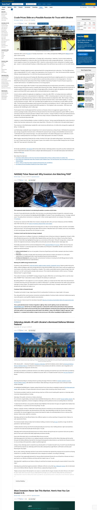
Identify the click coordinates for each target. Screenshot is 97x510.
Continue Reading (20, 481)
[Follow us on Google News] (31, 23)
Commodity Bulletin (5, 85)
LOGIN (83, 4)
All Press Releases (4, 92)
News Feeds (3, 20)
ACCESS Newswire (4, 93)
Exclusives (3, 15)
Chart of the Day (4, 18)
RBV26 (78, 28)
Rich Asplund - (17, 20)
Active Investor (4, 79)
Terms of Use (79, 61)
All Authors (3, 47)
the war (56, 422)
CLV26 (78, 24)
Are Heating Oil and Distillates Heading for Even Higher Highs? (31, 164)
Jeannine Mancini (4, 34)
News (41, 7)
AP (20, 327)
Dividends (3, 65)
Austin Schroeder (4, 25)
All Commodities (4, 51)
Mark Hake (3, 38)
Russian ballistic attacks (66, 399)
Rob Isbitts (3, 44)
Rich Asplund (3, 41)
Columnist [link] (33, 20)
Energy (2, 52)
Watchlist (39, 4)
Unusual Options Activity (6, 80)
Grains (2, 54)
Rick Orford (3, 42)
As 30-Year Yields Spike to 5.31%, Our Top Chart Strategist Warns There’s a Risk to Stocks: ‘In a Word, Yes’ (42, 157)
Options (10, 7)
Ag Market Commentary (6, 87)
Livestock (3, 55)
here (23, 152)
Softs (2, 58)
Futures (21, 7)
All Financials (3, 62)
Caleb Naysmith (4, 27)
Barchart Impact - (17, 176)
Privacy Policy (86, 61)
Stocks (3, 7)
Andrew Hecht (4, 24)
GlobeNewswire (4, 96)
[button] (94, 7)
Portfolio (44, 4)
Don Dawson (3, 30)
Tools (46, 7)
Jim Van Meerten (4, 35)
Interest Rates (4, 69)
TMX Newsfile (4, 97)
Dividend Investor (4, 82)
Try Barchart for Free (90, 4)
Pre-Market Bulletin (5, 83)
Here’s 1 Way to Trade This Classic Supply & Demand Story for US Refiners (34, 162)
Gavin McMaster (4, 32)
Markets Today (4, 13)
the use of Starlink (67, 372)
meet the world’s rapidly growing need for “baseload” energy (45, 265)
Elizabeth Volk (4, 31)
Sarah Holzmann (4, 45)
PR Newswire (3, 99)
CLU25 (28, 53)
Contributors (3, 17)
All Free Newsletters (5, 76)
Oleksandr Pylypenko (5, 39)
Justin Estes (3, 37)
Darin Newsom (4, 28)
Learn (51, 7)
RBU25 (67, 53)
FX (1, 68)
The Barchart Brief (4, 77)
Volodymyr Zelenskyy (40, 364)
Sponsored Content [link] (35, 176)
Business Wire (4, 94)
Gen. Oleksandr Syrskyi (59, 466)
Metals (2, 56)
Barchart (21, 20)
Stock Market (4, 72)
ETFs (15, 7)
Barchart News (4, 14)
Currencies (27, 7)
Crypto (2, 63)
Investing (34, 7)
